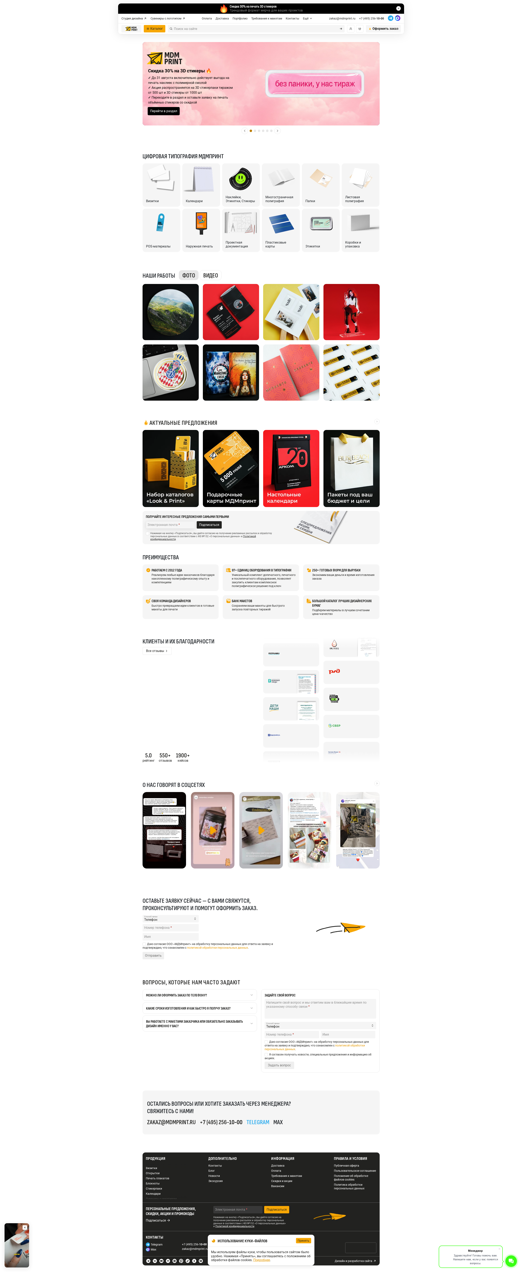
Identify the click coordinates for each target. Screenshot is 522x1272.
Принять (304, 1240)
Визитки (151, 1168)
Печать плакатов (157, 1178)
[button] (244, 131)
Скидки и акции (281, 1181)
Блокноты (153, 1183)
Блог (211, 1170)
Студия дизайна (132, 18)
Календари (153, 1193)
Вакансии (277, 1186)
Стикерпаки (154, 1188)
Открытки (153, 1173)
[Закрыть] (25, 1227)
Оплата (207, 18)
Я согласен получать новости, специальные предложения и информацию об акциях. (318, 1056)
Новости (214, 1175)
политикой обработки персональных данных (217, 947)
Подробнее (261, 1260)
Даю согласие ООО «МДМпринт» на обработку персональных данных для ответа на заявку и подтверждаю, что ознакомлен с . (208, 945)
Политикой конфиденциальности (234, 1226)
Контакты (292, 18)
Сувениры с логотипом (166, 18)
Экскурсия (215, 1181)
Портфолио (240, 18)
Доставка (222, 18)
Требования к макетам (266, 18)
